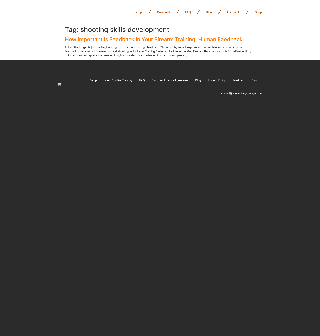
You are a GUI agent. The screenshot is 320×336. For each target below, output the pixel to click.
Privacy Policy (217, 80)
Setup (138, 12)
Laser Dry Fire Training (118, 80)
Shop (258, 12)
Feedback (233, 12)
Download (163, 12)
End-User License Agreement (170, 80)
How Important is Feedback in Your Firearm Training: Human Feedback (154, 39)
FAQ (188, 12)
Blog (209, 12)
